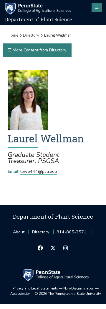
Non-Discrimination (78, 288)
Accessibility (20, 293)
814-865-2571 (72, 233)
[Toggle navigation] (97, 7)
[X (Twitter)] (53, 248)
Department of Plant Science (38, 19)
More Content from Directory (38, 50)
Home (13, 35)
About (18, 232)
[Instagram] (66, 248)
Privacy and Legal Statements (35, 288)
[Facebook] (40, 248)
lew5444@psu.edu (38, 171)
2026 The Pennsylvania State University (68, 293)
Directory (31, 35)
